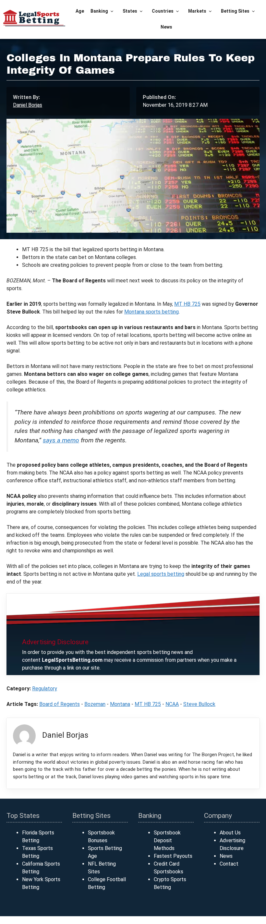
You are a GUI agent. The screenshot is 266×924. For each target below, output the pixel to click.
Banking (99, 11)
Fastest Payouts (173, 856)
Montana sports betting (151, 312)
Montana (120, 704)
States (130, 11)
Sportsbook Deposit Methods (167, 840)
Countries (163, 11)
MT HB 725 (187, 304)
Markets (197, 11)
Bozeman (94, 704)
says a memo (61, 440)
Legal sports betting (160, 574)
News (166, 27)
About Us (230, 833)
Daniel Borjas (27, 105)
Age (80, 11)
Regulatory (44, 688)
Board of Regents (59, 704)
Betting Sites (235, 11)
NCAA (172, 704)
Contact (229, 864)
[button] (112, 11)
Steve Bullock (199, 704)
